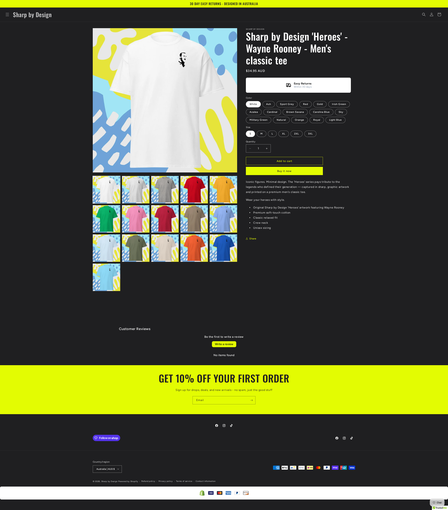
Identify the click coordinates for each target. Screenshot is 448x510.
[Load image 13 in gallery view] (165, 248)
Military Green (259, 119)
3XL (310, 133)
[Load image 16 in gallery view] (106, 277)
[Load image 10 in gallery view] (223, 219)
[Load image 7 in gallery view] (135, 219)
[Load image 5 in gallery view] (223, 189)
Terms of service (184, 481)
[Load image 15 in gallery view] (223, 248)
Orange (299, 119)
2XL (296, 133)
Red (305, 104)
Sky (341, 112)
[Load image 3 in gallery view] (165, 189)
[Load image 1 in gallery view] (106, 189)
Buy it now (284, 171)
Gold (320, 104)
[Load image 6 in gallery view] (106, 219)
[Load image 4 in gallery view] (194, 189)
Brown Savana (295, 112)
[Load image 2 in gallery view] (135, 189)
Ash (268, 104)
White (253, 104)
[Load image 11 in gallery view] (106, 248)
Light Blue (335, 119)
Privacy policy (166, 481)
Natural (281, 119)
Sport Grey (287, 104)
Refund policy (148, 481)
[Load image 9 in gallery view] (194, 219)
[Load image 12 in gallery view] (135, 248)
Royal (316, 119)
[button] (7, 14)
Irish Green (339, 104)
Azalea (254, 112)
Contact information (205, 481)
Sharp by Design (109, 481)
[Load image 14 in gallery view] (194, 248)
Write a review (224, 344)
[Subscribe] (251, 400)
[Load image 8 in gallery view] (165, 219)
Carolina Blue (321, 112)
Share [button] (252, 238)
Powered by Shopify (128, 481)
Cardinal (272, 112)
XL (283, 133)
